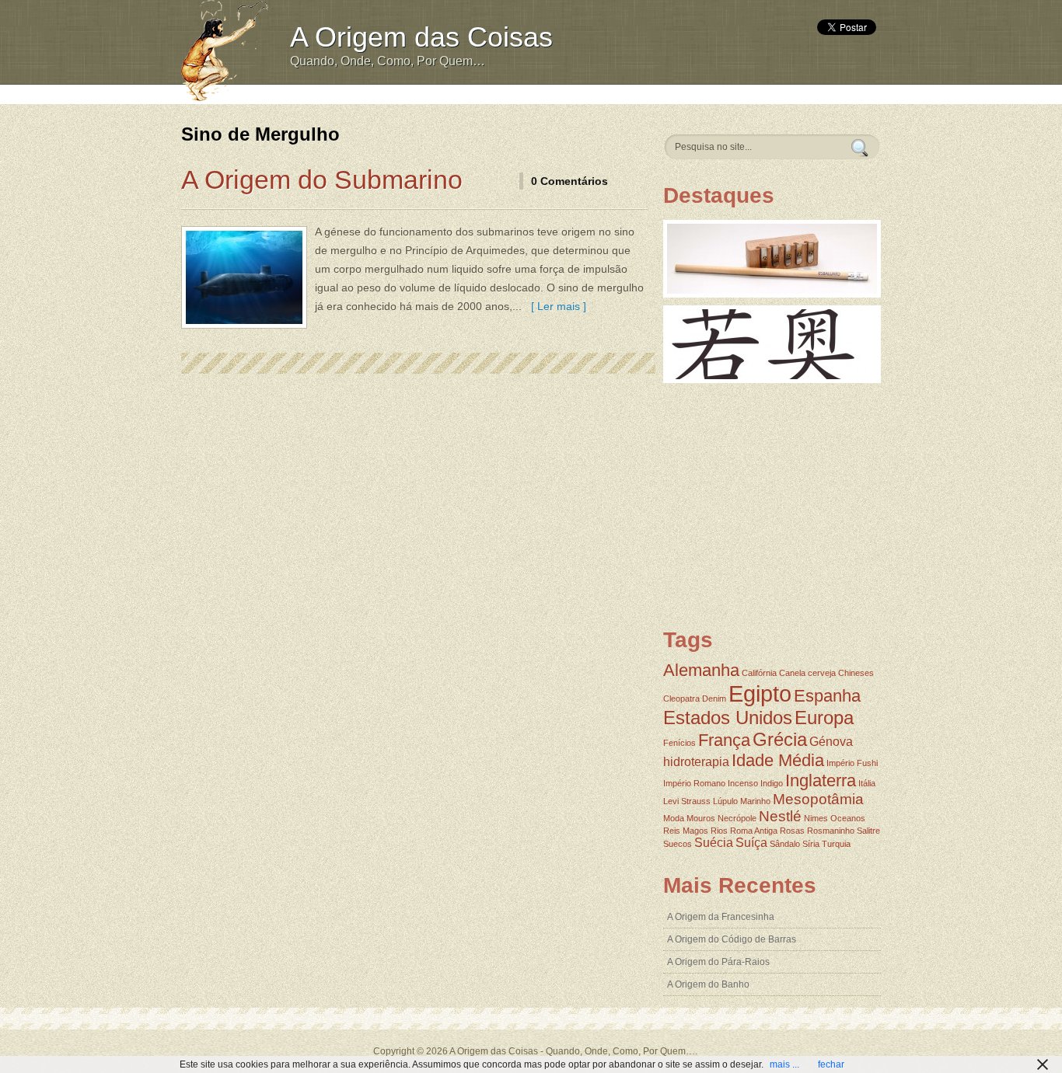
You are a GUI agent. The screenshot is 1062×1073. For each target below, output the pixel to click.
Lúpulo (725, 801)
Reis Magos (685, 830)
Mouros (700, 818)
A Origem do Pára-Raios (718, 961)
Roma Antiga (753, 830)
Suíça (751, 842)
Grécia (780, 739)
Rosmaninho (830, 830)
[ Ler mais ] (555, 306)
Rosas (792, 830)
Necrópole (737, 818)
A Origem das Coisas (421, 37)
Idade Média (778, 760)
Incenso (743, 783)
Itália (866, 783)
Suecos (677, 843)
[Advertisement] (568, 93)
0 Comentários (569, 181)
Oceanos (847, 818)
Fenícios (679, 742)
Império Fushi (852, 763)
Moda (673, 818)
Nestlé (780, 816)
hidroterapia (696, 761)
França (724, 740)
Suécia (713, 842)
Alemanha (701, 670)
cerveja (822, 673)
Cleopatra (681, 698)
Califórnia (759, 673)
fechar (831, 1064)
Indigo (771, 783)
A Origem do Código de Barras (731, 939)
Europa (824, 717)
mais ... (784, 1064)
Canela (792, 673)
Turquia (836, 843)
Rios (719, 830)
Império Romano (694, 783)
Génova (831, 741)
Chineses (856, 673)
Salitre (868, 830)
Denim (714, 698)
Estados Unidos (727, 717)
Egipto (759, 693)
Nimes (816, 818)
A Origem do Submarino (322, 179)
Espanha (827, 695)
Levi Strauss (687, 801)
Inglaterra (820, 780)
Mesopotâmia (818, 799)
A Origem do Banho (708, 984)
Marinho (755, 801)
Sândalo (785, 843)
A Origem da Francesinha (720, 916)
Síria (810, 843)
